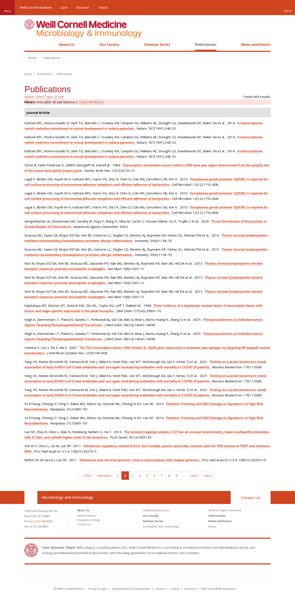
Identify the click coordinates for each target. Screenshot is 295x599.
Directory (189, 589)
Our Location (30, 497)
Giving (174, 589)
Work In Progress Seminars (224, 510)
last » (209, 475)
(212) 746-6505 (43, 521)
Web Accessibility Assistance (218, 589)
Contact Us (250, 498)
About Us (67, 44)
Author (29, 96)
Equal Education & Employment (131, 589)
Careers (160, 589)
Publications (205, 44)
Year (60, 96)
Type (48, 96)
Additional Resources (156, 510)
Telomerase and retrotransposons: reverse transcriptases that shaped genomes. (139, 460)
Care (63, 7)
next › (195, 475)
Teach (102, 7)
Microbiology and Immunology (67, 497)
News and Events (256, 44)
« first (86, 475)
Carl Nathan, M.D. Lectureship (161, 526)
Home (29, 44)
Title (38, 96)
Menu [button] (7, 11)
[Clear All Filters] (91, 102)
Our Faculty (109, 44)
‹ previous (104, 475)
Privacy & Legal (97, 589)
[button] (287, 7)
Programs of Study (88, 520)
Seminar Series (157, 44)
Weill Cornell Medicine (36, 7)
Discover (82, 7)
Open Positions (86, 516)
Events (212, 526)
